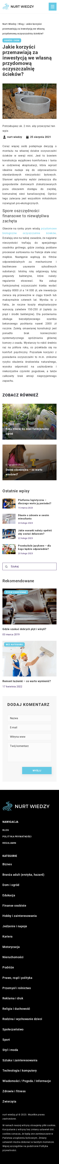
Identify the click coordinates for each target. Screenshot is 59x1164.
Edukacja (8, 895)
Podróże (8, 967)
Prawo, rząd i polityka (17, 978)
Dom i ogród (10, 885)
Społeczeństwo (13, 1029)
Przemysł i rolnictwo (16, 988)
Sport (6, 1039)
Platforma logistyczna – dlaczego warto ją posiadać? (34, 502)
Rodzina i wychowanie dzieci (22, 1019)
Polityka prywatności (16, 836)
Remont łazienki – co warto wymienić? (26, 681)
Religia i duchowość (16, 1008)
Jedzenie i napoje (14, 926)
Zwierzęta (9, 1101)
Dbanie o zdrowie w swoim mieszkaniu (33, 517)
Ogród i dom (11, 40)
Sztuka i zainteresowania (19, 1060)
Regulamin (9, 843)
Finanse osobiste (14, 905)
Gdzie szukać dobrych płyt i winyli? (24, 629)
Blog (5, 830)
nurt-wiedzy (14, 137)
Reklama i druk (12, 998)
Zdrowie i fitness (14, 1091)
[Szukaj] (6, 567)
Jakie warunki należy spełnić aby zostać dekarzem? (35, 532)
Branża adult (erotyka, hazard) (23, 874)
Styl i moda (10, 1050)
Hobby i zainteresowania (19, 916)
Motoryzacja (11, 947)
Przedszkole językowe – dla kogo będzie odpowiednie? (34, 547)
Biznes (7, 864)
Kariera (7, 936)
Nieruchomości (13, 957)
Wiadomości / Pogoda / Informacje (26, 1081)
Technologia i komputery (19, 1070)
